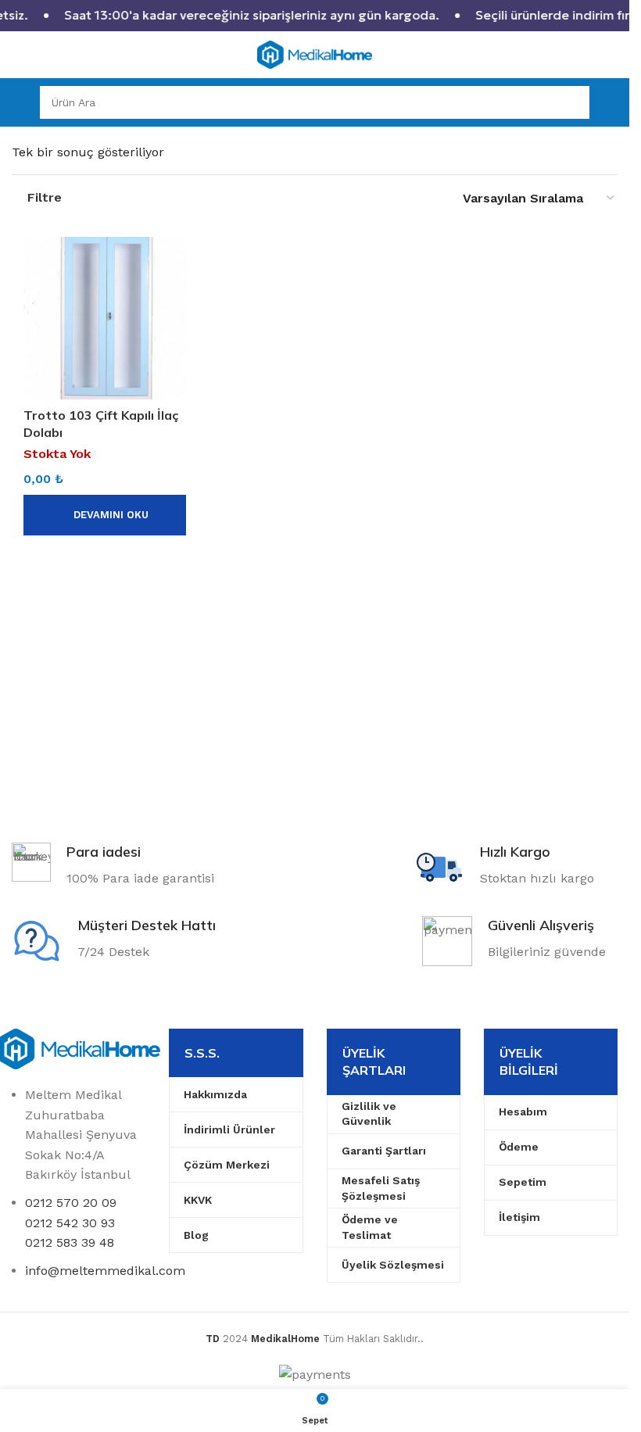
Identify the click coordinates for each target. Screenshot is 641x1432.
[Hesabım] (611, 102)
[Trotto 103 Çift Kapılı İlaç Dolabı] (104, 318)
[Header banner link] (314, 15)
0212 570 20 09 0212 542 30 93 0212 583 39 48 (70, 1222)
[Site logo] (315, 53)
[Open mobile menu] (18, 102)
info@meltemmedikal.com (105, 1270)
